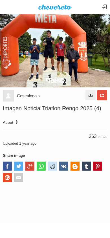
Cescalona (27, 95)
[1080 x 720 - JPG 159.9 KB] (90, 95)
